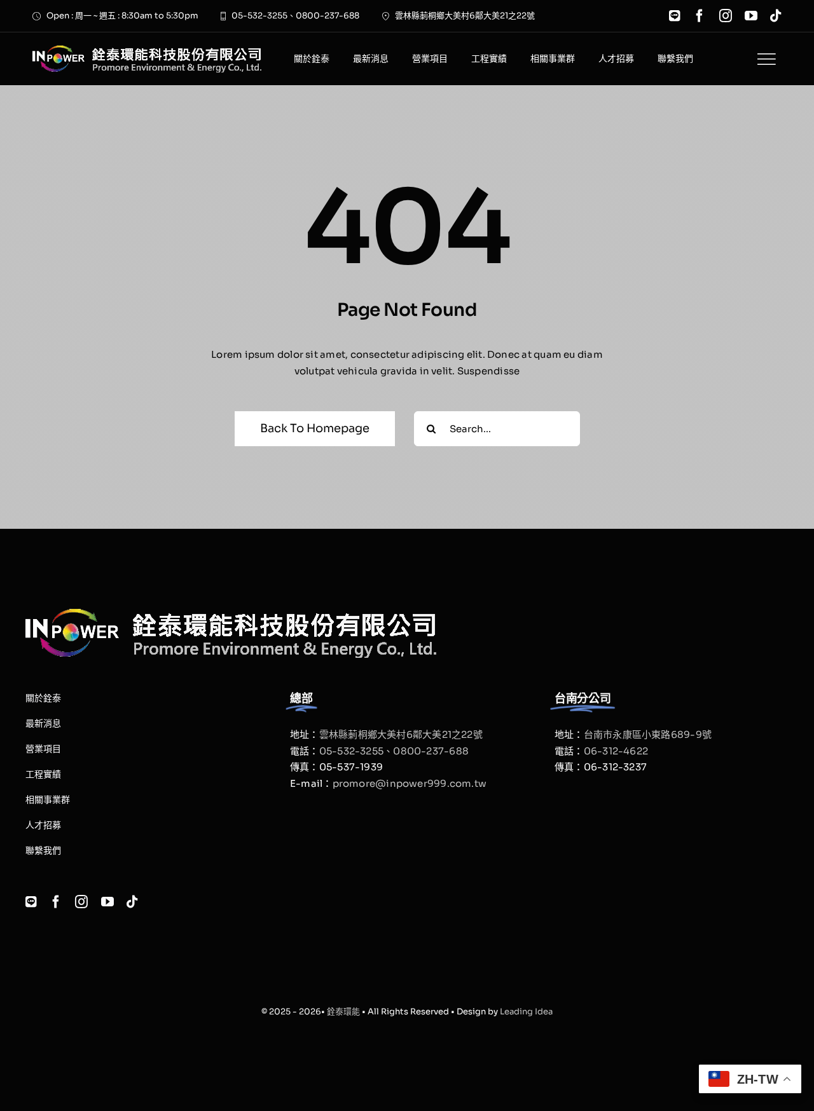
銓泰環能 (343, 1011)
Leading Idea (526, 1011)
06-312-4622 (616, 751)
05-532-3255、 (356, 751)
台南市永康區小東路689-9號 (648, 734)
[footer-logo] (146, 50)
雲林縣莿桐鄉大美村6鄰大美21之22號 (401, 734)
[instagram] (725, 16)
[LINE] (674, 16)
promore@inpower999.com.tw (410, 783)
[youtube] (751, 16)
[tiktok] (776, 16)
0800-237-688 (431, 751)
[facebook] (699, 16)
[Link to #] (766, 59)
